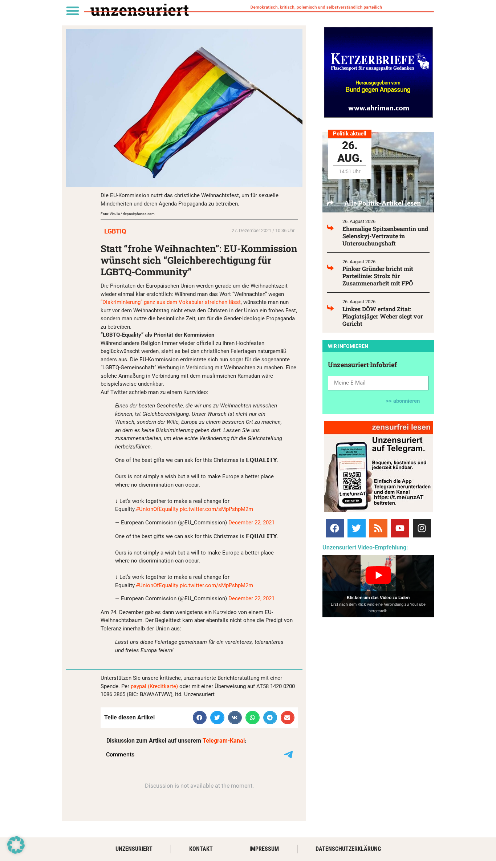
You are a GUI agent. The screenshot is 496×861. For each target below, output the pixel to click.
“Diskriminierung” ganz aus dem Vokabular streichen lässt (171, 302)
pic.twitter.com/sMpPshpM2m (216, 509)
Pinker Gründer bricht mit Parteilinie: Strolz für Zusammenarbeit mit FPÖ (377, 276)
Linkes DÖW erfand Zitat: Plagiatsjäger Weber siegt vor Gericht (382, 316)
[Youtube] (400, 528)
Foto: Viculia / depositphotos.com (128, 214)
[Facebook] (335, 528)
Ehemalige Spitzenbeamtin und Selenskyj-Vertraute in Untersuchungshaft (385, 236)
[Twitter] (356, 528)
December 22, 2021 (251, 522)
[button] (72, 10)
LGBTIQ (115, 231)
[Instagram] (422, 528)
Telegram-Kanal (224, 740)
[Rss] (378, 528)
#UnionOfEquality (157, 509)
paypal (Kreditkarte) (154, 686)
